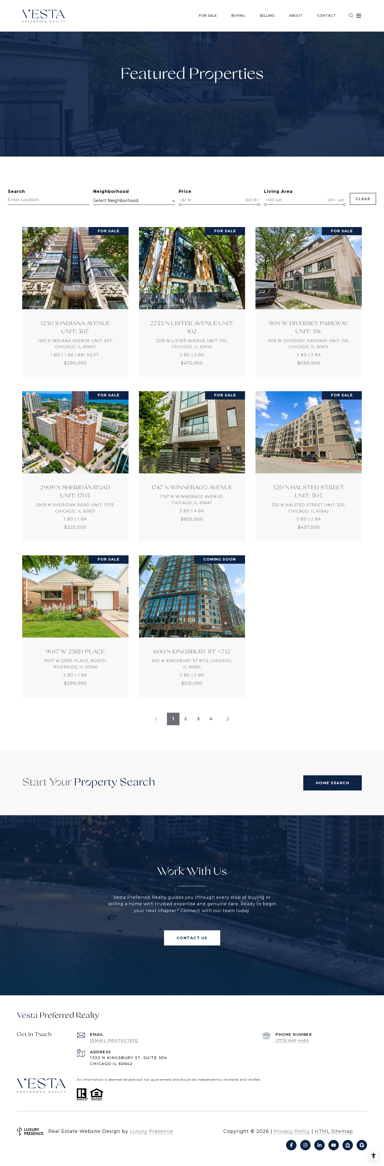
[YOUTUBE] (333, 1145)
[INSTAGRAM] (305, 1145)
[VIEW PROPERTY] (75, 297)
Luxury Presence (151, 1131)
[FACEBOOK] (291, 1145)
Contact (326, 15)
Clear (363, 199)
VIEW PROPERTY (75, 302)
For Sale (208, 15)
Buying (238, 15)
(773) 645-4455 (292, 1040)
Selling (267, 15)
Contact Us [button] (192, 938)
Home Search (333, 783)
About (296, 15)
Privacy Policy (292, 1131)
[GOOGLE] (362, 1145)
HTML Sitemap (334, 1131)
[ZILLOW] (347, 1145)
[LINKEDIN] (319, 1145)
